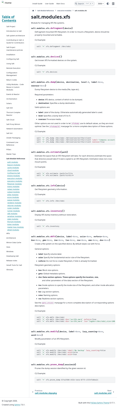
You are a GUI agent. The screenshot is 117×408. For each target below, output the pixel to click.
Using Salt (10, 63)
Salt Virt (9, 133)
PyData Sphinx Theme (99, 403)
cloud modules (13, 170)
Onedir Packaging (13, 138)
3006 (100, 3)
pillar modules (13, 195)
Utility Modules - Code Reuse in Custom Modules (15, 87)
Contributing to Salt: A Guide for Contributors (15, 41)
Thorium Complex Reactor (13, 113)
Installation (10, 54)
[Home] (33, 10)
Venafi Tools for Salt (14, 265)
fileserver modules (14, 184)
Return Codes (11, 80)
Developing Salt (12, 256)
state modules (12, 219)
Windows (9, 251)
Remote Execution (13, 68)
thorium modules (14, 222)
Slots (8, 247)
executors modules (14, 181)
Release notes (11, 260)
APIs (8, 233)
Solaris (9, 103)
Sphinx (17, 404)
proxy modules (13, 197)
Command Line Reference (12, 143)
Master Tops (11, 154)
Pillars (8, 149)
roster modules (13, 208)
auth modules (12, 162)
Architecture (11, 238)
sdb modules (12, 213)
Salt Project (10, 26)
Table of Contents (9, 19)
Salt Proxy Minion (13, 124)
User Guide (49, 4)
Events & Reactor (13, 94)
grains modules (13, 186)
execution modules (14, 178)
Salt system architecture (15, 35)
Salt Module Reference (15, 159)
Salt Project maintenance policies (14, 48)
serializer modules (14, 216)
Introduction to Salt (14, 31)
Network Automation (14, 129)
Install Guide (37, 4)
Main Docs (60, 4)
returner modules (14, 205)
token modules (13, 224)
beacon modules (13, 165)
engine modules (13, 176)
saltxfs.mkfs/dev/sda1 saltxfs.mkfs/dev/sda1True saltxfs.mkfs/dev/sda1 (76, 319)
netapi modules (13, 189)
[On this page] (113, 4)
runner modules (13, 211)
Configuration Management (11, 74)
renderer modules (14, 203)
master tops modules (15, 227)
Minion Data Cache (13, 242)
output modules (13, 192)
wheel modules (13, 230)
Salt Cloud (10, 120)
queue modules (13, 200)
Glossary (9, 269)
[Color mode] (107, 4)
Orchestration (11, 99)
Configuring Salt (12, 59)
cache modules (13, 168)
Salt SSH (9, 108)
